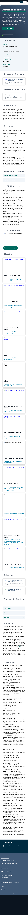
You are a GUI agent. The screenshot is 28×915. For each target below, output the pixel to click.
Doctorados (4, 868)
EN (24, 2)
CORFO (3, 889)
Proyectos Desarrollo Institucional (7, 876)
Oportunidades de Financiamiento (6, 872)
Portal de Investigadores (8, 860)
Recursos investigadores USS (9, 863)
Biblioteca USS (5, 866)
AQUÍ (19, 646)
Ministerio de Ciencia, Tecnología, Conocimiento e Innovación (10, 883)
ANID (2, 886)
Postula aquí (8, 29)
